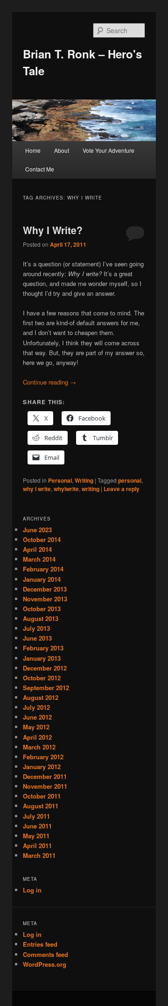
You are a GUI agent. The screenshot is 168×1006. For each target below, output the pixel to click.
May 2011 (36, 835)
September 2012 (46, 687)
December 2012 (45, 668)
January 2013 (42, 658)
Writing (84, 480)
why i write (37, 489)
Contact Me (39, 169)
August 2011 (40, 805)
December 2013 (45, 589)
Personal (60, 480)
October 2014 (42, 539)
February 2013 (43, 647)
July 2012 (36, 707)
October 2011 (42, 796)
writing (90, 489)
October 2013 (42, 608)
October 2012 (42, 677)
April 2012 (37, 737)
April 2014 (37, 549)
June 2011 (37, 825)
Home (33, 150)
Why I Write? (53, 230)
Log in (32, 889)
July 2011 (36, 816)
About (61, 150)
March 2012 (39, 746)
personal (129, 480)
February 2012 (43, 756)
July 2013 (36, 628)
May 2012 (36, 726)
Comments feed (45, 954)
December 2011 (45, 776)
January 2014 (42, 579)
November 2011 (45, 786)
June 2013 (37, 638)
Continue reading (49, 382)
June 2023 (37, 529)
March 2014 (39, 559)
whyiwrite (66, 489)
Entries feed (40, 944)
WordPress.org (44, 964)
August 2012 (40, 697)
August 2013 (40, 618)
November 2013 (45, 598)
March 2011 (39, 855)
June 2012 (37, 717)
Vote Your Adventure (108, 150)
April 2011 (37, 845)
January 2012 (42, 766)
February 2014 (43, 568)
